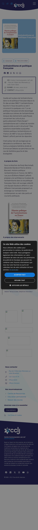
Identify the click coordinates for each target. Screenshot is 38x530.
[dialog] (19, 265)
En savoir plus (14, 270)
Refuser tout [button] (19, 280)
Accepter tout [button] (19, 275)
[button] (19, 285)
